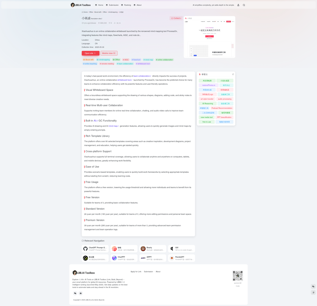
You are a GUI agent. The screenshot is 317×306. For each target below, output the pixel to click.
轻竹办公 (226, 85)
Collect (177, 18)
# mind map (148, 59)
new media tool (207, 117)
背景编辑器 (225, 89)
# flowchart (136, 59)
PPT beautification (224, 117)
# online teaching (90, 63)
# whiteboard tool (143, 63)
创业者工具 (225, 103)
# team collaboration (125, 63)
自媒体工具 (225, 94)
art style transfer (207, 99)
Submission (148, 271)
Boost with (97, 12)
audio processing (224, 99)
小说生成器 (225, 80)
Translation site (96, 18)
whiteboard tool (124, 79)
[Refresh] (233, 74)
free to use (207, 122)
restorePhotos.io (208, 85)
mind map (113, 125)
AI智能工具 (204, 108)
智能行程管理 (224, 122)
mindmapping (113, 12)
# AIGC (126, 59)
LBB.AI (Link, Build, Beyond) (94, 300)
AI (95, 120)
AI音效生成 (207, 89)
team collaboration (141, 75)
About (158, 271)
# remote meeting (107, 63)
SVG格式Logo (207, 94)
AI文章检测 (207, 80)
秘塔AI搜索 (226, 112)
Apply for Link (136, 271)
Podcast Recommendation (222, 108)
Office (91, 12)
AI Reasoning (207, 103)
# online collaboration (164, 59)
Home (86, 12)
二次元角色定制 (208, 112)
